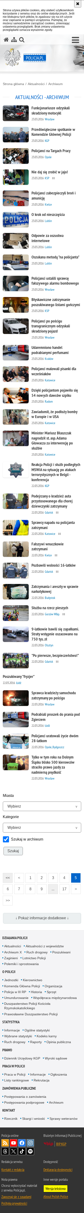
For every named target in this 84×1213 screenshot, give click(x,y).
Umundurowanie (16, 998)
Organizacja (53, 986)
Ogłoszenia (58, 1074)
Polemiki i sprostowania (21, 964)
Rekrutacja (41, 1080)
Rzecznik (11, 1118)
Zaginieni (11, 958)
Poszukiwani (61, 952)
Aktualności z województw (45, 946)
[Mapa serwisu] (14, 40)
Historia (36, 992)
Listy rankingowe (16, 1080)
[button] (75, 40)
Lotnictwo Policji (34, 958)
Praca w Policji (13, 1066)
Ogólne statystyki (37, 1030)
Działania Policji (15, 937)
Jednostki (11, 980)
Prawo (7, 1050)
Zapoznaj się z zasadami (16, 1196)
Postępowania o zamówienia (25, 1096)
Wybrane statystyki (18, 1036)
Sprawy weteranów (63, 1118)
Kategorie (11, 817)
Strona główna (13, 84)
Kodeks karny (47, 1036)
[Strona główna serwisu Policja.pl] (6, 40)
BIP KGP (61, 1143)
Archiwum (55, 84)
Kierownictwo (32, 980)
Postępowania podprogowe (24, 1102)
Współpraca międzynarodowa (55, 998)
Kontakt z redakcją (12, 1169)
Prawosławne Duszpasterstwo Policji (31, 1014)
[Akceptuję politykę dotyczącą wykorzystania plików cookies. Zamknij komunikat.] (77, 3)
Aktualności (36, 84)
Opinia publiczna (58, 1042)
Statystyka (11, 1022)
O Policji (8, 971)
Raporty (36, 1042)
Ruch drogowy (37, 952)
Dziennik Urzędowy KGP (22, 1058)
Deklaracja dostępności (57, 1169)
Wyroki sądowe (56, 1058)
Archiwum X (13, 952)
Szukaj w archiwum (27, 839)
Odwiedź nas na (13, 1143)
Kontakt (8, 1110)
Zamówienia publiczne (19, 1088)
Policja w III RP (15, 992)
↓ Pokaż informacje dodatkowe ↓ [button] (42, 918)
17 (63, 887)
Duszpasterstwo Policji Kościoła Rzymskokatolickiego (27, 1006)
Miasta (8, 796)
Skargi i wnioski (33, 1118)
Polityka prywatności (14, 1203)
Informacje (12, 1030)
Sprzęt (51, 992)
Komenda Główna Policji (22, 986)
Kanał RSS (5, 1143)
